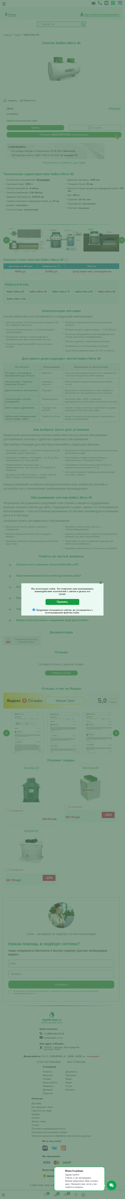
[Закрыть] (100, 582)
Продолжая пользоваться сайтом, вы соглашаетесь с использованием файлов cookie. (64, 611)
